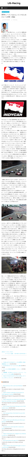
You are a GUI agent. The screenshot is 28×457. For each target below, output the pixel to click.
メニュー (6, 8)
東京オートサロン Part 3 (7, 351)
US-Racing (14, 3)
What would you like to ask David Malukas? (13, 385)
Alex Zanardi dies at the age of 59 (10, 440)
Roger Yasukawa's (5, 11)
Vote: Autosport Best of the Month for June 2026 (14, 413)
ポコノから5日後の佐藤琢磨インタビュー (12, 369)
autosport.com (6, 382)
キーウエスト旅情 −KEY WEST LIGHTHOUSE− (15, 353)
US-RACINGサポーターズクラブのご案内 (12, 365)
